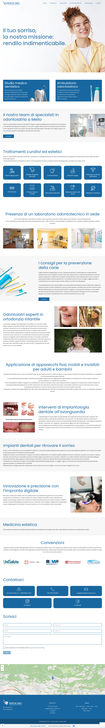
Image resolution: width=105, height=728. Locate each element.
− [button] (2, 669)
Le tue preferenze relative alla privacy (59, 726)
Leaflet (91, 694)
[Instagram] (27, 601)
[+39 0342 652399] (52, 589)
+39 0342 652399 (52, 593)
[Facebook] (77, 601)
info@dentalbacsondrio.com (86, 593)
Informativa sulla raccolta (37, 726)
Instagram (27, 605)
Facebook (77, 605)
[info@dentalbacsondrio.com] (86, 589)
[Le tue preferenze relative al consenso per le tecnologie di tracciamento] (2, 725)
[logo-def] (11, 3)
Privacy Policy (32, 648)
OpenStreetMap (97, 694)
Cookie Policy (41, 648)
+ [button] (2, 666)
